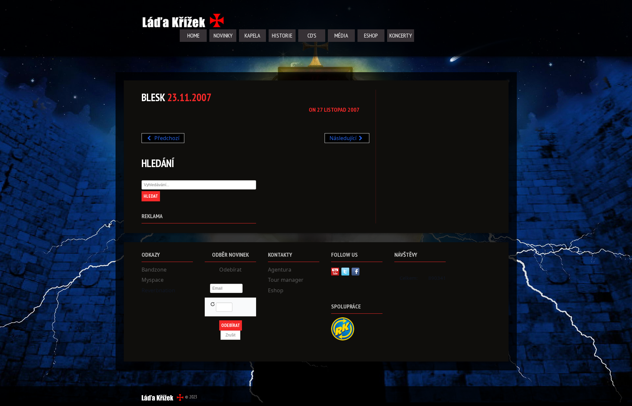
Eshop (371, 35)
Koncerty (400, 35)
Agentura (279, 269)
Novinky (223, 35)
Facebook (355, 272)
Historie (282, 35)
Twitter (345, 272)
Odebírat (230, 269)
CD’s (311, 35)
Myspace (153, 279)
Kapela (252, 35)
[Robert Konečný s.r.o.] (342, 328)
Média (341, 35)
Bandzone (154, 269)
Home (193, 35)
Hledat (151, 196)
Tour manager (285, 279)
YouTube (335, 272)
